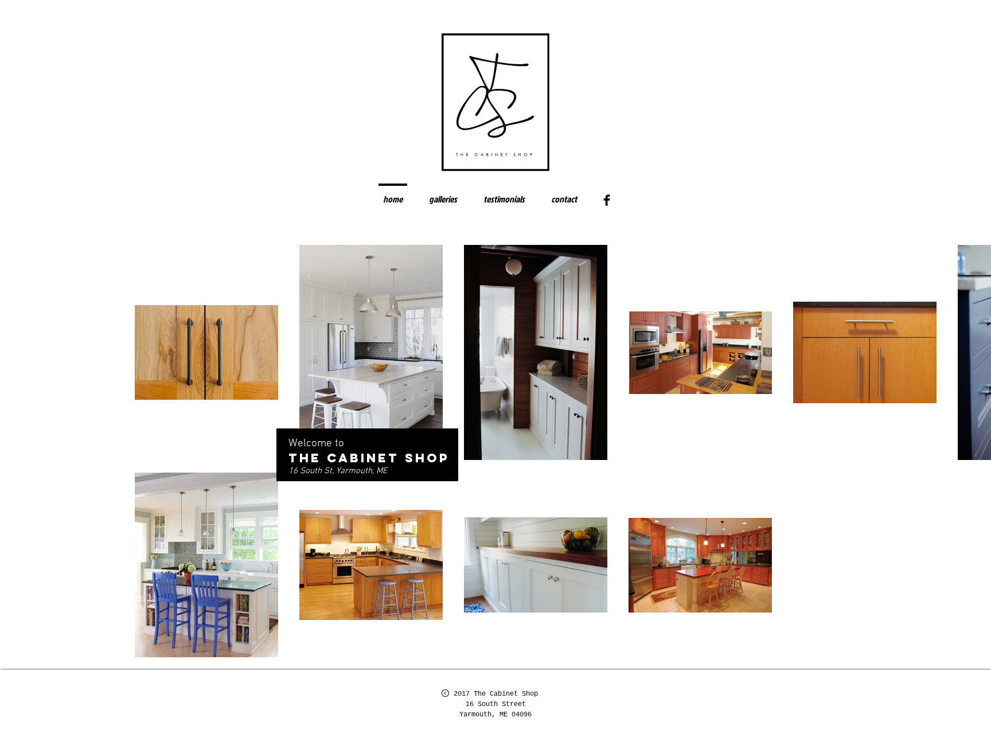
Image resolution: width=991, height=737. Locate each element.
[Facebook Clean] (714, 694)
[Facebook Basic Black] (606, 200)
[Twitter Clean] (729, 694)
